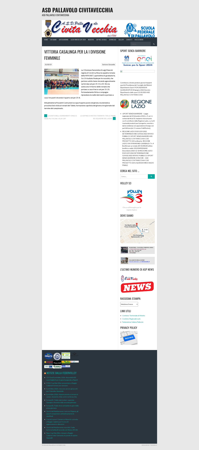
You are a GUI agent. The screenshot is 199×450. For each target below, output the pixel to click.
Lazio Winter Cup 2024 (78, 39)
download (112, 39)
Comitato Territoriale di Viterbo (133, 316)
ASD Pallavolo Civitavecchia (77, 10)
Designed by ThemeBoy (149, 445)
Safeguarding (63, 39)
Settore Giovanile (108, 64)
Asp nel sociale (101, 39)
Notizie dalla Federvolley (61, 373)
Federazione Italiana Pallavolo (132, 322)
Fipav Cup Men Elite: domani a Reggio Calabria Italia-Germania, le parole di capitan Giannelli (62, 435)
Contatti (129, 39)
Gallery (121, 39)
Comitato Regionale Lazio (131, 319)
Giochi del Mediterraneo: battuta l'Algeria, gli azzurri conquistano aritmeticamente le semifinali (62, 413)
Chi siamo (53, 39)
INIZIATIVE (91, 39)
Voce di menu (139, 39)
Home (46, 39)
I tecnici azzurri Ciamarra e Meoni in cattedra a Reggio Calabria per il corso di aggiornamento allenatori (62, 421)
